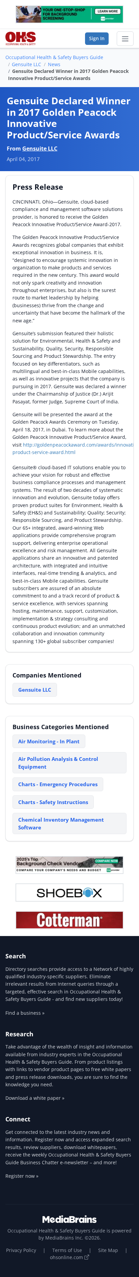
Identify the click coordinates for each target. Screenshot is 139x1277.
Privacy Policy (21, 1250)
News (54, 64)
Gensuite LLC (26, 64)
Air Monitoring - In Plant (49, 741)
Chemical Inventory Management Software (61, 823)
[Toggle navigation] (125, 38)
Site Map (108, 1250)
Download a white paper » (34, 1098)
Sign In (97, 38)
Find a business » (25, 1013)
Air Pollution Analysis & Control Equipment (58, 762)
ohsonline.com (67, 1257)
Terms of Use (67, 1250)
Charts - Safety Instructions (53, 802)
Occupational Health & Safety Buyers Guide (54, 57)
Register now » (21, 1176)
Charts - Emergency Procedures (58, 784)
